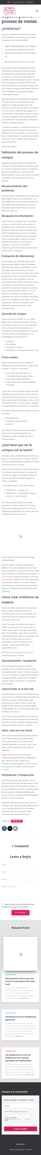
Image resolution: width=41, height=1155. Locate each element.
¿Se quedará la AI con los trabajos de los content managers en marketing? (18, 1057)
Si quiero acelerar (20, 1129)
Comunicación (16, 821)
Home (9, 2)
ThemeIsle (28, 1149)
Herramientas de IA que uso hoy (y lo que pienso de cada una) (20, 981)
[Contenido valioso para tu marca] (10, 11)
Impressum (20, 1144)
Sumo (4, 716)
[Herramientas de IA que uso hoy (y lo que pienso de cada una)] (20, 954)
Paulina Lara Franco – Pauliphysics (23, 2)
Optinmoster (12, 755)
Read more (25, 998)
